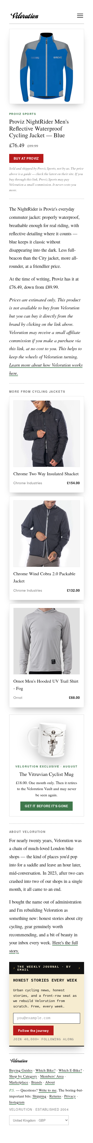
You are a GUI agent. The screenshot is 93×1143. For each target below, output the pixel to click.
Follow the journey (33, 1030)
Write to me (48, 1090)
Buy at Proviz (26, 158)
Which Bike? (45, 1070)
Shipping (39, 1096)
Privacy (70, 1096)
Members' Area (52, 1076)
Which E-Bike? (70, 1070)
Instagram (17, 1101)
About (50, 1082)
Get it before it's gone (46, 806)
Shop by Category (23, 1076)
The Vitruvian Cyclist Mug (46, 774)
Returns (55, 1096)
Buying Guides (20, 1070)
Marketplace (18, 1082)
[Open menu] (80, 15)
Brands (36, 1082)
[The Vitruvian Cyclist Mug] (46, 740)
